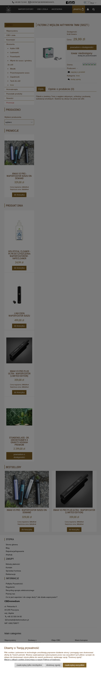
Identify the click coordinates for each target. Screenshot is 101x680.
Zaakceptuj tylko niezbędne (29, 665)
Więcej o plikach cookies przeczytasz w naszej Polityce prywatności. (32, 659)
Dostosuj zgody (53, 665)
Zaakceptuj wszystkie (74, 665)
